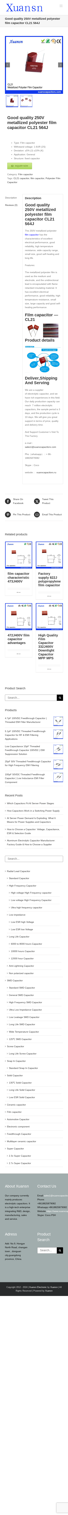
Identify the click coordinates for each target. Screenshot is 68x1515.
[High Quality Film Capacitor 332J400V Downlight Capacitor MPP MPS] (49, 616)
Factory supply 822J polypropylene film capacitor (49, 579)
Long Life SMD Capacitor (22, 1024)
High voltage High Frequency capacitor (31, 892)
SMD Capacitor (15, 980)
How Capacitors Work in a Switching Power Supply (33, 810)
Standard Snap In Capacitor (23, 1068)
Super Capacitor (15, 1148)
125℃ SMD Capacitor (20, 1039)
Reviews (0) (11, 205)
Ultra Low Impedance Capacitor (25, 1009)
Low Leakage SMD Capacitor (24, 1017)
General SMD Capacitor (21, 995)
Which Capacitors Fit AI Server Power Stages (30, 803)
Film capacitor (25, 174)
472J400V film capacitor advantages (19, 639)
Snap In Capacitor (16, 1061)
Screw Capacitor (15, 1046)
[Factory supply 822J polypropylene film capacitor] (49, 555)
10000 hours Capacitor (23, 951)
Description (11, 197)
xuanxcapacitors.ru (46, 472)
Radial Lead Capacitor (18, 871)
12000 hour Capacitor (22, 958)
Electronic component (18, 1126)
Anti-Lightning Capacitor (21, 966)
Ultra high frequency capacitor (26, 907)
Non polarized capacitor (21, 973)
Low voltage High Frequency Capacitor (31, 900)
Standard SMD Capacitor (22, 987)
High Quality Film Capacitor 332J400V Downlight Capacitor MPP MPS (48, 646)
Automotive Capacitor (18, 1119)
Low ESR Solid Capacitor (22, 1097)
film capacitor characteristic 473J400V (18, 577)
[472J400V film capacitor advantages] (18, 616)
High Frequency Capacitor (22, 885)
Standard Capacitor (19, 878)
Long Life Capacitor (19, 936)
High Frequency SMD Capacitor (25, 1002)
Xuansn (54, 1287)
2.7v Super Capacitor (20, 1163)
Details (19, 592)
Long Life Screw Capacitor (22, 1053)
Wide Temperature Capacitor (24, 1031)
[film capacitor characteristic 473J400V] (18, 555)
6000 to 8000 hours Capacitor (26, 944)
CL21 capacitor (21, 178)
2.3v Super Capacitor (20, 1155)
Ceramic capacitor (16, 1104)
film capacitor (37, 178)
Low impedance (17, 914)
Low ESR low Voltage (22, 929)
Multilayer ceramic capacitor (21, 1141)
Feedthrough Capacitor (19, 1134)
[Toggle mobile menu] (61, 6)
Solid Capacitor (15, 1075)
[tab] (12, 198)
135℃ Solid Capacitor (20, 1082)
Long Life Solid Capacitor (22, 1090)
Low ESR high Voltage (22, 922)
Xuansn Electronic (38, 1287)
